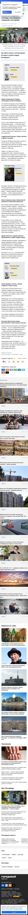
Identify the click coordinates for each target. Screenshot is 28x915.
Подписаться (7, 12)
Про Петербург (7, 788)
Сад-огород (20, 854)
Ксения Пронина (8, 352)
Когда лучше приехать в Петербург (9, 900)
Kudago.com (11, 252)
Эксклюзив (6, 744)
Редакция (19, 894)
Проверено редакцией (7, 25)
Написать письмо (5, 896)
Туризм (10, 857)
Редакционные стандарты (7, 895)
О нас (15, 895)
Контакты (20, 895)
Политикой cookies (17, 909)
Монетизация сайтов (5, 891)
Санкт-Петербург (6, 854)
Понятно (14, 912)
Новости (4, 879)
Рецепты (4, 857)
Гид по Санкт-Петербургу (11, 903)
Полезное (17, 866)
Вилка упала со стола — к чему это (16, 899)
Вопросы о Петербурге (7, 866)
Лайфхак (14, 854)
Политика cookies (12, 894)
